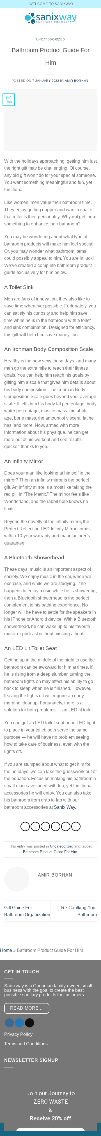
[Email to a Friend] (55, 826)
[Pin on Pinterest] (65, 826)
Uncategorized (50, 39)
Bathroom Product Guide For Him (50, 852)
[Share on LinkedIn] (76, 826)
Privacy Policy (18, 1034)
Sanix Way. (65, 807)
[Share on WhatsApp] (25, 826)
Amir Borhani (77, 80)
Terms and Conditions (26, 1043)
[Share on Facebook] (35, 826)
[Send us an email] (29, 1023)
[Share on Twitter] (45, 826)
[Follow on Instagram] (9, 1023)
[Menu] (7, 18)
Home (6, 950)
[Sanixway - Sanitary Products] (50, 18)
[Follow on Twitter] (19, 1023)
